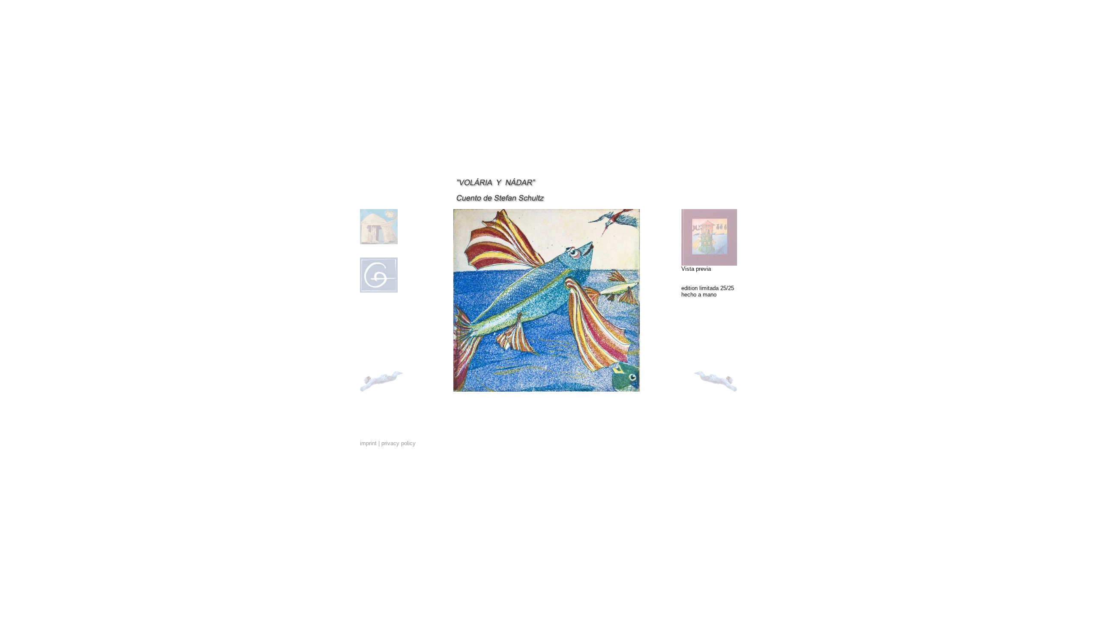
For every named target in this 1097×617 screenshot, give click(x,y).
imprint (368, 443)
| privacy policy (397, 443)
